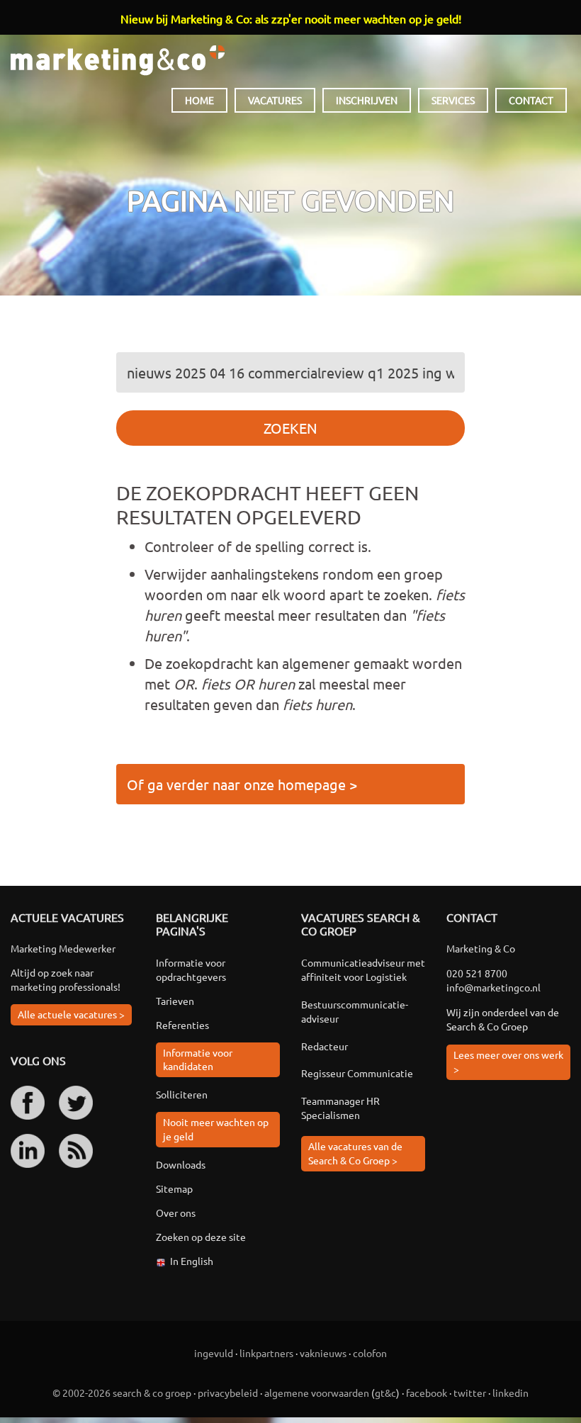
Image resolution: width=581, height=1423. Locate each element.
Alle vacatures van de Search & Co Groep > (355, 1153)
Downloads (180, 1164)
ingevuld (213, 1352)
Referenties (182, 1024)
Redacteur (324, 1046)
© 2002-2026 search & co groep (121, 1392)
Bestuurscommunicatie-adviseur (354, 1011)
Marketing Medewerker (63, 948)
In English (191, 1260)
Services (453, 100)
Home (199, 100)
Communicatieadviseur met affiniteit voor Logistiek (363, 969)
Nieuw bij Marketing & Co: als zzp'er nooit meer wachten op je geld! (290, 18)
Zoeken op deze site (201, 1236)
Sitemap (174, 1188)
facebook (426, 1392)
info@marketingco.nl (493, 987)
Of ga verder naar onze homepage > (242, 784)
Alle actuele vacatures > (71, 1014)
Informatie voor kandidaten (197, 1059)
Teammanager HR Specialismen (340, 1107)
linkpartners (266, 1352)
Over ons (176, 1212)
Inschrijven (366, 100)
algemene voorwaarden (316, 1392)
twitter (469, 1392)
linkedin (510, 1392)
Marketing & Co (118, 60)
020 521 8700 (476, 973)
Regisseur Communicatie (357, 1073)
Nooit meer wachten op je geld (216, 1128)
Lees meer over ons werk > (508, 1061)
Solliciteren (182, 1094)
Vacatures (275, 100)
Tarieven (175, 1000)
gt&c (385, 1392)
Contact (531, 100)
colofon (370, 1352)
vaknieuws (323, 1352)
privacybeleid (228, 1392)
